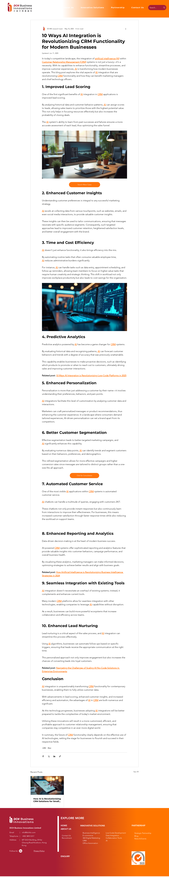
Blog (49, 748)
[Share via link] (60, 756)
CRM (44, 748)
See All (136, 772)
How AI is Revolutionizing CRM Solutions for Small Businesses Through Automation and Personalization (47, 800)
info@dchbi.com (29, 832)
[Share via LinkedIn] (54, 756)
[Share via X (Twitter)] (49, 756)
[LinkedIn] (20, 851)
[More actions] (125, 28)
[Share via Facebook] (43, 756)
